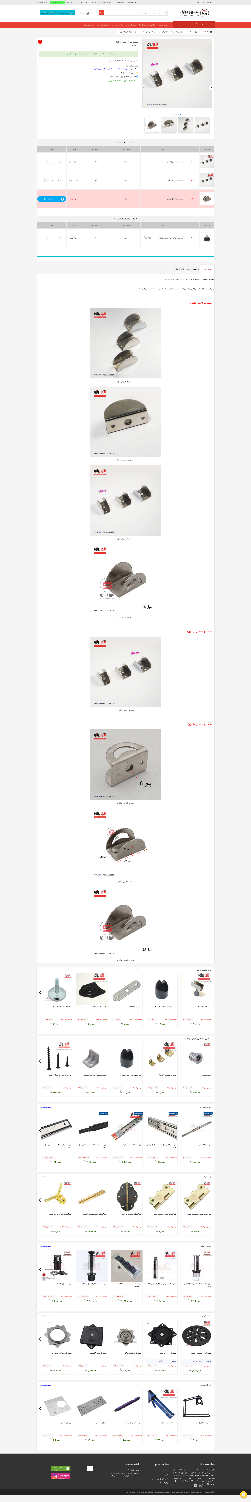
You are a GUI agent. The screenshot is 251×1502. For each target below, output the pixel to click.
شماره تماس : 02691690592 (125, 2)
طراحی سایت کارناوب (133, 1492)
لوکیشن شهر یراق (57, 2)
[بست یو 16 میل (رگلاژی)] (177, 108)
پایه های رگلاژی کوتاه (97, 68)
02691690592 (130, 1470)
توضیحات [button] (207, 269)
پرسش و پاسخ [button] (192, 269)
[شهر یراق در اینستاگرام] (60, 1476)
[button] (42, 2)
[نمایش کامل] (145, 238)
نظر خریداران (179, 269)
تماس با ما (164, 1470)
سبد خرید (70, 2)
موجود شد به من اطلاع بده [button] (50, 198)
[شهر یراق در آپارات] (206, 1484)
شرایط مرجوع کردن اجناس (160, 1478)
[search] (101, 12)
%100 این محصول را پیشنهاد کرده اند (123, 76)
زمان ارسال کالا (83, 2)
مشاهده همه (45, 1107)
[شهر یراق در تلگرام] (194, 1484)
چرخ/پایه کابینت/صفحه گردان (118, 68)
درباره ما (94, 2)
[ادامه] (177, 1481)
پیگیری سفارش (106, 2)
